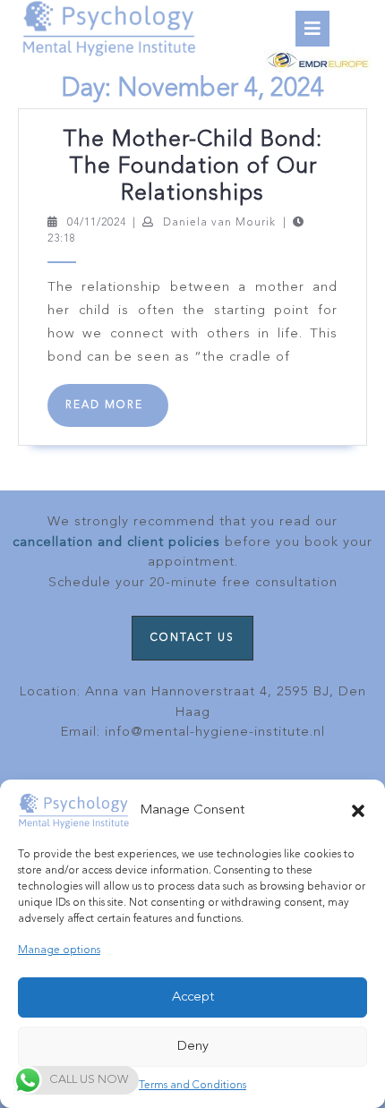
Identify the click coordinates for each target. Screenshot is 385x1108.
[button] (358, 811)
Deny (193, 1046)
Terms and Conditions (192, 1085)
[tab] (312, 28)
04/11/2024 (96, 222)
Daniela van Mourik (219, 222)
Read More (116, 412)
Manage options (59, 950)
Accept (193, 997)
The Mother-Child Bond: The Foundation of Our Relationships (192, 167)
